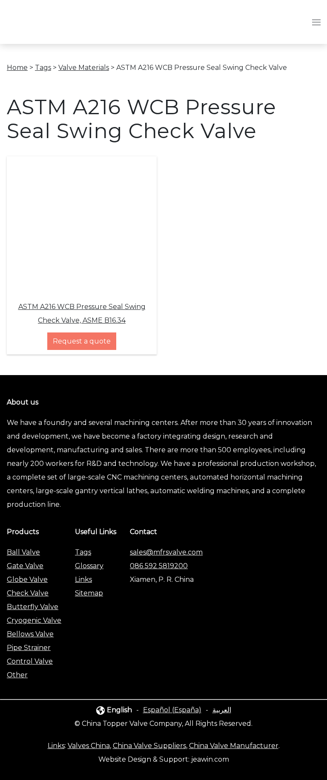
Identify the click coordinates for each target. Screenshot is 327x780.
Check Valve (28, 593)
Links (83, 579)
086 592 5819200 (159, 566)
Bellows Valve (30, 634)
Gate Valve (25, 566)
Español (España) (172, 710)
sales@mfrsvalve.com (166, 552)
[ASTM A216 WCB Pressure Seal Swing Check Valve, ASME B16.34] (81, 286)
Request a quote (82, 341)
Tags (43, 68)
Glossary (89, 566)
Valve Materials (83, 68)
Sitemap (89, 593)
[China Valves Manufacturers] (58, 30)
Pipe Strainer (29, 648)
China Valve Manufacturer (233, 746)
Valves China (89, 746)
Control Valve (30, 661)
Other (17, 675)
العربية (221, 710)
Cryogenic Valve (34, 620)
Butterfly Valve (32, 607)
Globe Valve (27, 579)
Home (17, 68)
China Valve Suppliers (149, 746)
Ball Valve (23, 552)
